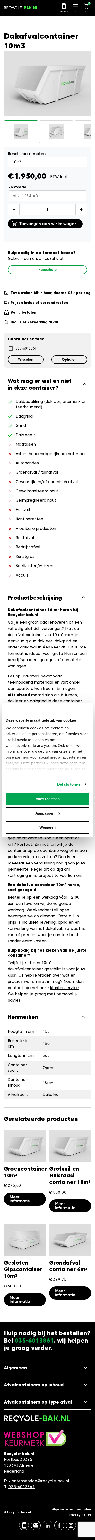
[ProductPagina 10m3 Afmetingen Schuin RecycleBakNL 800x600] (56, 131)
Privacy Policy (80, 1515)
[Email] (36, 1525)
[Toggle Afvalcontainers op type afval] (47, 1402)
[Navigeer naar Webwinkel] (35, 1440)
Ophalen (69, 359)
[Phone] (24, 1525)
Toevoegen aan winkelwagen (48, 223)
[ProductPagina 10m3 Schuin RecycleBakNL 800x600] (21, 131)
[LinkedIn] (47, 1525)
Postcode (17, 187)
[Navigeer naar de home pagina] (21, 8)
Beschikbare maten (27, 153)
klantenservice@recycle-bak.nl (39, 1481)
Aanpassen (44, 813)
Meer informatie (20, 1199)
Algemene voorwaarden (71, 1509)
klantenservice (64, 988)
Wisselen (25, 359)
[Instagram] (71, 1525)
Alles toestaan (48, 799)
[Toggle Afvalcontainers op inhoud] (47, 1385)
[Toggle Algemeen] (47, 1368)
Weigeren (47, 827)
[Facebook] (59, 1525)
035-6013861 (26, 348)
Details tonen (68, 784)
